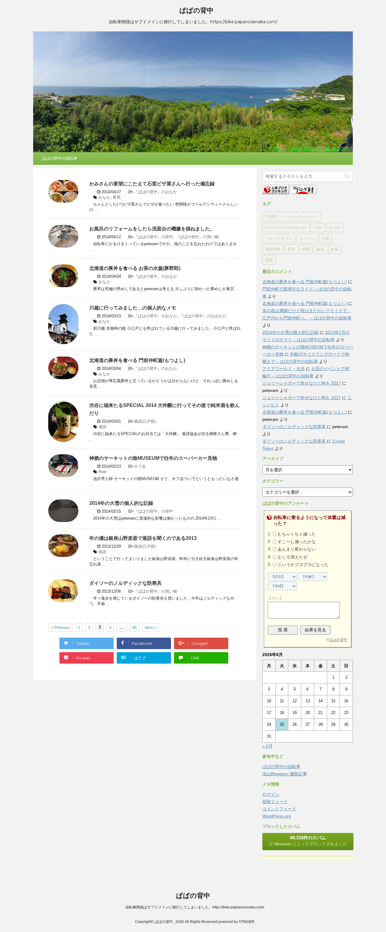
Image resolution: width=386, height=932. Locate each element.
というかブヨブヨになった (303, 564)
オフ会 (140, 466)
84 (134, 627)
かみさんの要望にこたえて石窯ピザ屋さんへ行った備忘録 (152, 183)
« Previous (60, 627)
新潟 (291, 249)
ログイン (270, 794)
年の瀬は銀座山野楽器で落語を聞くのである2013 (143, 538)
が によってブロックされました (308, 840)
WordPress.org (276, 816)
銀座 (335, 249)
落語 (102, 426)
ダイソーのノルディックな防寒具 (125, 583)
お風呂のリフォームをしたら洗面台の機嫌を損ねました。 (152, 228)
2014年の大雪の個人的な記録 (121, 503)
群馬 (117, 197)
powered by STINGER (236, 922)
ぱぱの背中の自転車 (59, 158)
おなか (104, 197)
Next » (150, 627)
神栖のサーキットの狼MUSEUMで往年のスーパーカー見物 (153, 458)
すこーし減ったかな (297, 541)
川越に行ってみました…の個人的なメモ (132, 307)
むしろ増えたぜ (292, 557)
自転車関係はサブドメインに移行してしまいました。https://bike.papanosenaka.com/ (194, 907)
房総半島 (273, 249)
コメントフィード (279, 808)
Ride (102, 471)
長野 (269, 260)
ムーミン (307, 238)
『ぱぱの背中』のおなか (155, 192)
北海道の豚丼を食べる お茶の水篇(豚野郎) (134, 268)
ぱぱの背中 (196, 10)
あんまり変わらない (297, 549)
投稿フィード (275, 801)
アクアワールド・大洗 (283, 368)
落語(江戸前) (145, 421)
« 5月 (267, 746)
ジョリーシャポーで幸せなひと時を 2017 (301, 383)
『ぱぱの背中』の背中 (153, 237)
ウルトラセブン (279, 238)
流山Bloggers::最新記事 (284, 773)
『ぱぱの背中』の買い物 (197, 237)
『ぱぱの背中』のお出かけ (202, 316)
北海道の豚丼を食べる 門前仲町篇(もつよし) (137, 360)
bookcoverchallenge (286, 227)
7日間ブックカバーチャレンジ (291, 216)
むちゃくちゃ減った (297, 534)
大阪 (325, 238)
